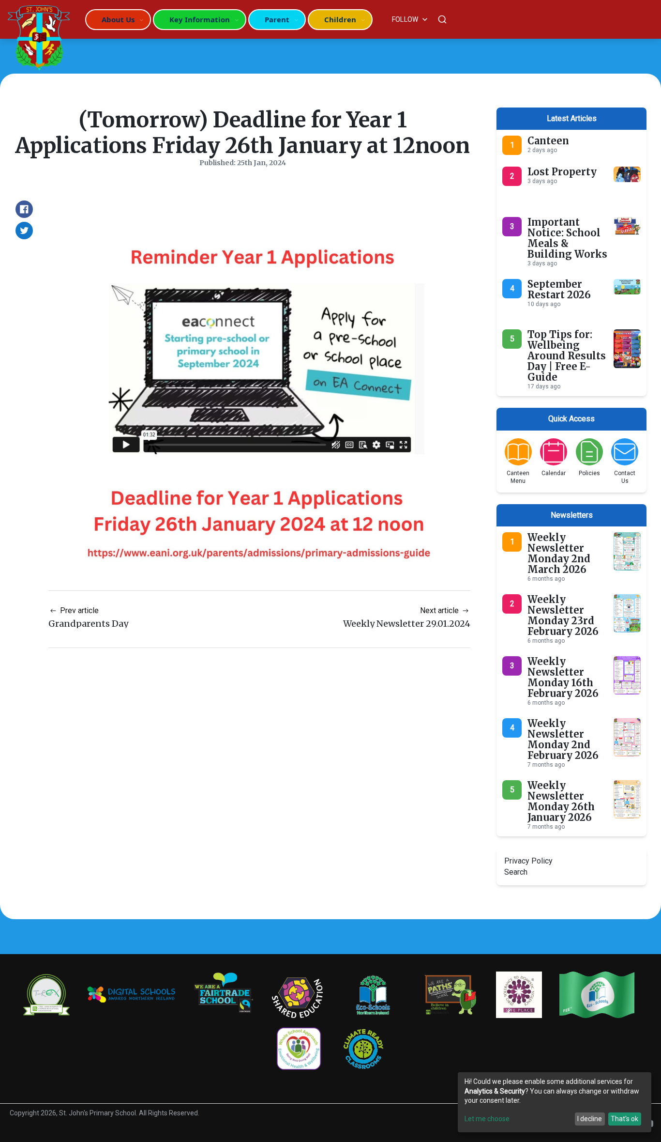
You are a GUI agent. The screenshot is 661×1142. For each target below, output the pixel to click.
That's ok (624, 1119)
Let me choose (487, 1119)
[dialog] (554, 1102)
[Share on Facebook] (24, 209)
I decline (589, 1119)
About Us (118, 19)
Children (340, 19)
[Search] (442, 19)
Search (515, 872)
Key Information (199, 19)
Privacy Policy (528, 860)
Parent (277, 19)
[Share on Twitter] (24, 230)
